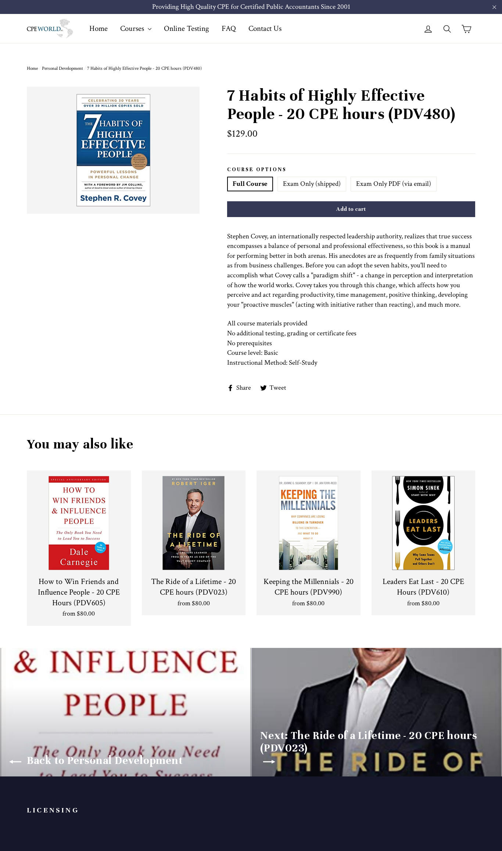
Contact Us (265, 28)
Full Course (250, 183)
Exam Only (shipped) (312, 183)
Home (98, 28)
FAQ (229, 28)
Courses (133, 28)
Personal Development (62, 68)
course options (257, 170)
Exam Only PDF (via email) (393, 183)
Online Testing (186, 28)
